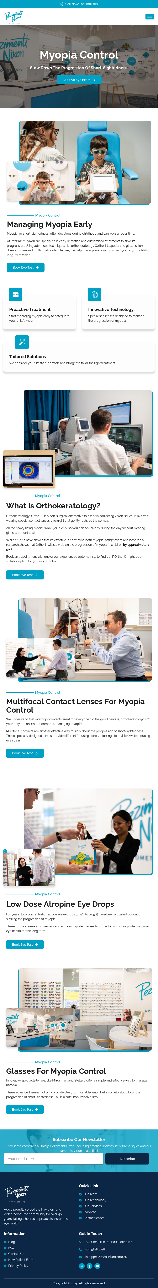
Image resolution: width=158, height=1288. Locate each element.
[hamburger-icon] (149, 16)
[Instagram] (82, 1266)
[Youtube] (97, 1266)
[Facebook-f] (89, 1266)
